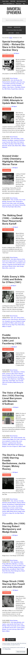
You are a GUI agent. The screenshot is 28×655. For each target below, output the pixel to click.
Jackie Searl (5, 380)
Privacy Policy (8, 648)
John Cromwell (19, 380)
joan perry (13, 321)
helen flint (4, 379)
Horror (14, 262)
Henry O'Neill (8, 262)
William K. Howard (6, 326)
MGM (9, 444)
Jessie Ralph (12, 380)
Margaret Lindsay (20, 321)
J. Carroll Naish (6, 83)
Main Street (13, 142)
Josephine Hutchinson (19, 140)
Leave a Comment (8, 56)
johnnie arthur (12, 627)
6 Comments (7, 170)
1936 (11, 80)
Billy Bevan (15, 564)
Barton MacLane (18, 259)
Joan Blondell (5, 627)
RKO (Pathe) (7, 89)
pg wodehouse (5, 569)
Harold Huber (5, 508)
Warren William (6, 631)
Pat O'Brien (5, 144)
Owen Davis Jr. (11, 87)
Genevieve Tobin (11, 201)
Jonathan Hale (14, 441)
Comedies (16, 199)
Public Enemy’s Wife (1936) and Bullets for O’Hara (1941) (13, 279)
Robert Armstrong (6, 324)
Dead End (4, 502)
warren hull (12, 268)
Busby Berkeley (17, 622)
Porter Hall (4, 207)
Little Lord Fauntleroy (7, 382)
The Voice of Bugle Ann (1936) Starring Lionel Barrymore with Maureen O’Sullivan (13, 398)
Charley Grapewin (18, 437)
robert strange (20, 266)
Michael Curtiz (21, 264)
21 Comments (7, 410)
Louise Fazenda (6, 142)
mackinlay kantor (12, 443)
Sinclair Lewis (11, 145)
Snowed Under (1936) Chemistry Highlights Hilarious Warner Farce (13, 160)
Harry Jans (22, 82)
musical (19, 627)
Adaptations (16, 372)
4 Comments (7, 109)
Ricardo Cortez (12, 266)
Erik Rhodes (17, 80)
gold (18, 82)
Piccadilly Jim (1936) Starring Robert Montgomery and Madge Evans (13, 527)
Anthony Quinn (20, 317)
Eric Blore (19, 565)
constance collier (10, 373)
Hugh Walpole (20, 379)
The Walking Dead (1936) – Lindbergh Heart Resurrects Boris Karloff (12, 219)
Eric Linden (17, 439)
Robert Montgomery (16, 571)
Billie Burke (9, 564)
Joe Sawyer (19, 262)
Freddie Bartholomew (11, 377)
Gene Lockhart (11, 506)
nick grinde (5, 323)
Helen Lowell (13, 203)
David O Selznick (18, 373)
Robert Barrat (17, 144)
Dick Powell (17, 624)
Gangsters (13, 82)
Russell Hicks (14, 89)
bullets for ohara (6, 319)
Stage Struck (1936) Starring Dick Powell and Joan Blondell (13, 583)
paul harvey (5, 266)
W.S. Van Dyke (16, 513)
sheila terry (21, 89)
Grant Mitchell (19, 506)
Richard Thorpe (15, 444)
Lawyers (8, 85)
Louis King (13, 85)
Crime (7, 261)
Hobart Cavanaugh (11, 625)
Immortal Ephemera (14, 10)
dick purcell (21, 319)
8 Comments (7, 592)
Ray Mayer (18, 87)
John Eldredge (20, 203)
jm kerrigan (18, 83)
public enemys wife (19, 323)
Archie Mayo (17, 138)
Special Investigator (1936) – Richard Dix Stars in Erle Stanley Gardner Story (13, 45)
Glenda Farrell (5, 203)
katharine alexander (15, 509)
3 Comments (7, 538)
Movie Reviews (14, 78)
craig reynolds (10, 624)
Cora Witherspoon (6, 565)
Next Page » (12, 639)
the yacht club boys (12, 629)
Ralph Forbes (20, 569)
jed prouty (12, 83)
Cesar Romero (14, 319)
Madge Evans (17, 567)
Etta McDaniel (10, 504)
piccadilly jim (13, 569)
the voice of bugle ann (12, 446)
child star (16, 501)
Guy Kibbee (10, 140)
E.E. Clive (13, 375)
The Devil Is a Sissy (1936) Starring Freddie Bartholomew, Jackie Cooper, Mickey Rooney (14, 461)
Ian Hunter (12, 508)
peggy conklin (21, 511)
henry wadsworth (6, 441)
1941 (15, 317)
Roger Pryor (15, 324)
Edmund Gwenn (14, 261)
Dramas (19, 502)
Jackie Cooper (18, 508)
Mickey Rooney (17, 382)
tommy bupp (11, 572)
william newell (22, 446)
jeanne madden (21, 625)
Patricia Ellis (22, 205)
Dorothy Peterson (12, 502)
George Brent (19, 201)
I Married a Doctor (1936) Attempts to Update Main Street (12, 100)
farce (20, 199)
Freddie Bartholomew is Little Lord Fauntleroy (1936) (12, 339)
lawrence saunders (7, 205)
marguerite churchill (12, 264)
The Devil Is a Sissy (7, 513)
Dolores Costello (6, 375)
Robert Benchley (6, 571)
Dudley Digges (10, 439)
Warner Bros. (18, 145)
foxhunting (22, 439)
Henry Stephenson (12, 379)
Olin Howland (20, 142)
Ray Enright (11, 207)
